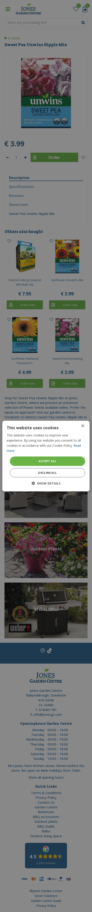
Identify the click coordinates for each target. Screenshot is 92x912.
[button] (46, 483)
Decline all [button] (47, 473)
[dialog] (46, 456)
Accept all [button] (47, 461)
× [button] (82, 425)
